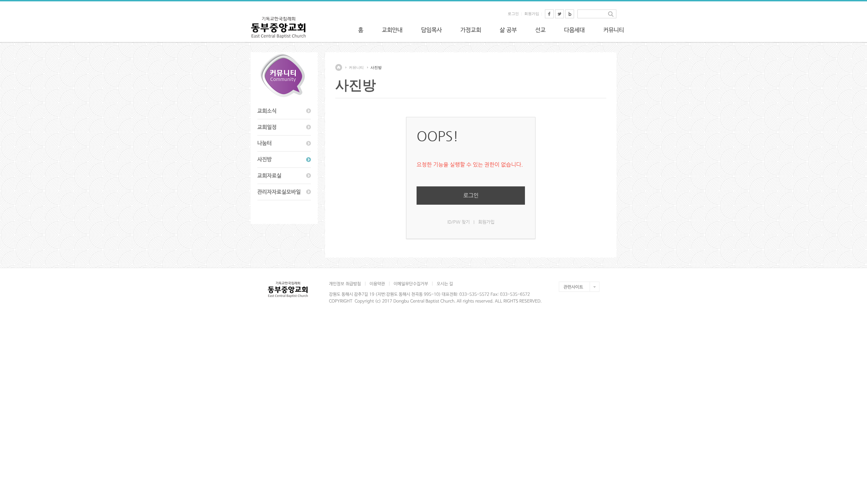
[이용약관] (377, 284)
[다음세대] (574, 29)
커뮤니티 (356, 67)
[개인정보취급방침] (347, 284)
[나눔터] (284, 144)
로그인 (513, 14)
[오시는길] (444, 284)
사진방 (376, 67)
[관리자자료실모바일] (284, 192)
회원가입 (531, 14)
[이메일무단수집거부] (410, 284)
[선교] (540, 29)
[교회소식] (284, 111)
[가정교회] (470, 29)
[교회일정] (284, 127)
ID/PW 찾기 (458, 221)
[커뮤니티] (613, 29)
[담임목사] (431, 29)
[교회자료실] (284, 176)
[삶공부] (508, 29)
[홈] (360, 29)
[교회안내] (392, 29)
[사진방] (284, 159)
